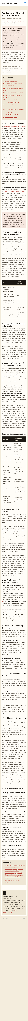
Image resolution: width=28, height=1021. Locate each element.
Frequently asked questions (10, 117)
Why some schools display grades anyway (13, 109)
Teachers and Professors (13, 21)
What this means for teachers (10, 114)
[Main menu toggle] (25, 2)
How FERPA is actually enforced (11, 102)
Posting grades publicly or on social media (13, 92)
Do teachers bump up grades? (13, 873)
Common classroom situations (10, 99)
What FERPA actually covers (10, 81)
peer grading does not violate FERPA (14, 191)
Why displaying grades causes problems (13, 112)
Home (3, 21)
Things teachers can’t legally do (14, 875)
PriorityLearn (11, 3)
